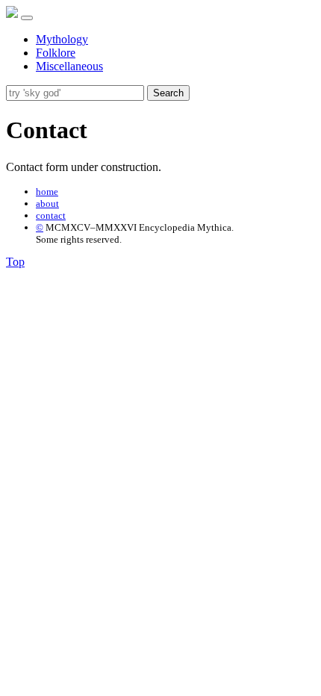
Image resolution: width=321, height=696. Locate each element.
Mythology (62, 39)
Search (168, 93)
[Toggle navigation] (27, 18)
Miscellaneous (69, 66)
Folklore (55, 52)
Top (15, 261)
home (47, 191)
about (47, 203)
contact (51, 215)
